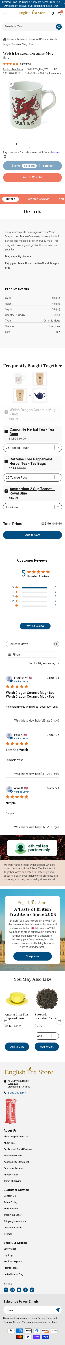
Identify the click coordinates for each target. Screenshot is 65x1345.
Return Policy (11, 1202)
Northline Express (13, 1261)
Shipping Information (15, 1221)
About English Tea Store (16, 1136)
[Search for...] (59, 27)
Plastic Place (11, 1267)
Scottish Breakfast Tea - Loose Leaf (45, 1016)
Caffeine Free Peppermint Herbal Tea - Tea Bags (31, 461)
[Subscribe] (58, 1310)
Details (10, 199)
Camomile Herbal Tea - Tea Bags (32, 431)
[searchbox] (29, 644)
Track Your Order (12, 1214)
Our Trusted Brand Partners (18, 1149)
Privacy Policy (11, 1174)
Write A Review (35, 626)
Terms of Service (12, 1180)
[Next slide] (59, 1020)
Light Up (8, 1255)
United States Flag (13, 1274)
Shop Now (32, 956)
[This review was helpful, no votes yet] (48, 720)
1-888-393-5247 (17, 1092)
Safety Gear (10, 1248)
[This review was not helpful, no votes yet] (55, 720)
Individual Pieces (38, 39)
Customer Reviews (37, 199)
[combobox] (44, 663)
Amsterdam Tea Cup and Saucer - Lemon (16, 1016)
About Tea (9, 1142)
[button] (5, 13)
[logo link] (29, 1071)
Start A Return (11, 1208)
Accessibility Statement (16, 1161)
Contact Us (10, 1195)
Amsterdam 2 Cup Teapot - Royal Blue (32, 491)
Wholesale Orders (13, 1155)
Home (10, 39)
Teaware (22, 39)
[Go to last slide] (5, 1020)
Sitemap (8, 1233)
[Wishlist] (52, 13)
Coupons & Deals (13, 1227)
